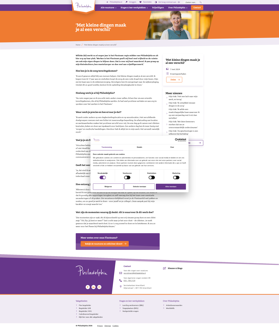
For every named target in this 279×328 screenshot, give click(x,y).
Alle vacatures (107, 7)
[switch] (127, 177)
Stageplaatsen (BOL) (130, 308)
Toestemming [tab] (107, 147)
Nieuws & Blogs (175, 268)
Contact (197, 7)
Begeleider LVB (85, 308)
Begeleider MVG (85, 311)
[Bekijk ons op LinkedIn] (93, 287)
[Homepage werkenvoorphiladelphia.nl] (96, 271)
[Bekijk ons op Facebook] (88, 287)
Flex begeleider (85, 305)
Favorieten (147, 2)
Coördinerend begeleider (88, 314)
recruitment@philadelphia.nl (135, 273)
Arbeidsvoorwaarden (174, 305)
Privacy (100, 326)
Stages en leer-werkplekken (131, 301)
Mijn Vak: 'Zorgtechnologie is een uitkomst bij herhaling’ (183, 132)
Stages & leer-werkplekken (133, 7)
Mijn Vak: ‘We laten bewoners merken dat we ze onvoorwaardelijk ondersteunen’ (183, 124)
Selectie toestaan (139, 186)
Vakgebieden (81, 301)
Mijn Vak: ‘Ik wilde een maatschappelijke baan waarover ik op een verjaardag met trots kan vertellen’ (184, 113)
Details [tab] (139, 147)
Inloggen (132, 2)
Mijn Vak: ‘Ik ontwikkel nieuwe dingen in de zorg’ (182, 104)
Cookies (115, 326)
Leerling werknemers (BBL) (133, 305)
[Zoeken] (200, 2)
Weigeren (108, 186)
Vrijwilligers (158, 7)
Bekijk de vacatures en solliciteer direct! (103, 244)
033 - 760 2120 (129, 280)
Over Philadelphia (176, 7)
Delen (173, 79)
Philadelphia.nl (116, 2)
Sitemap (107, 326)
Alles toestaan (170, 186)
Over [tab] (172, 147)
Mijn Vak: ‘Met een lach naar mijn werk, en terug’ (183, 97)
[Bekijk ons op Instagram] (99, 287)
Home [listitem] (78, 45)
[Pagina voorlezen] (179, 2)
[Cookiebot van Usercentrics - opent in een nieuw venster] (176, 140)
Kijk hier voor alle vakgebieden (91, 317)
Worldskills (170, 308)
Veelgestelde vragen (130, 311)
